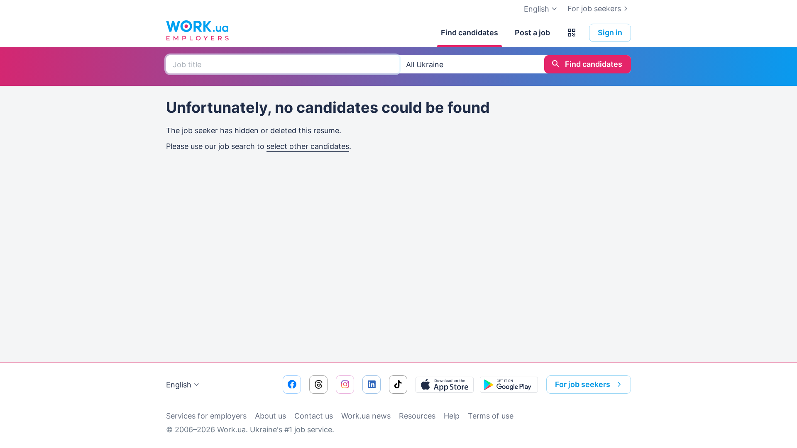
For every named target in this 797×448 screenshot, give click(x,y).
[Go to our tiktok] (398, 384)
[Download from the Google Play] (509, 384)
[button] (571, 33)
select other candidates (307, 146)
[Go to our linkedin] (371, 384)
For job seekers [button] (582, 384)
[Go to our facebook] (292, 384)
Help (452, 415)
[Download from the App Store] (445, 384)
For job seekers (594, 8)
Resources (417, 415)
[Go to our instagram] (345, 384)
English (178, 384)
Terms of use (490, 415)
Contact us (313, 415)
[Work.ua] (197, 30)
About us (270, 415)
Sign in (610, 32)
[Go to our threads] (318, 384)
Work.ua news (366, 415)
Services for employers (206, 415)
